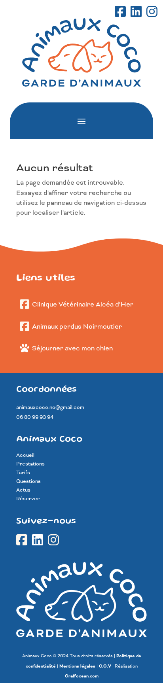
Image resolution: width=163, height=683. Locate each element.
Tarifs (23, 473)
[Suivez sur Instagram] (152, 12)
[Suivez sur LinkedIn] (137, 12)
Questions (28, 481)
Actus (23, 490)
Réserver (28, 499)
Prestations (30, 464)
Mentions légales (77, 666)
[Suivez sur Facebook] (121, 12)
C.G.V (105, 666)
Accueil (25, 455)
